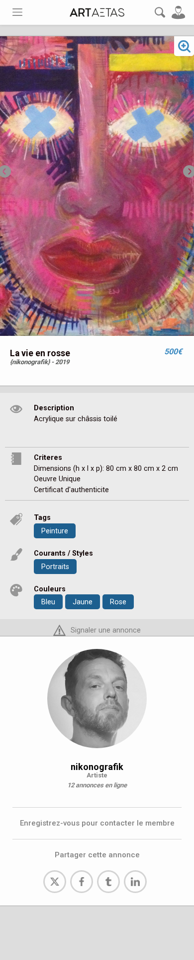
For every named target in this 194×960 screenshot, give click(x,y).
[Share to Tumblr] (108, 881)
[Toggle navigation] (17, 12)
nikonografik (97, 766)
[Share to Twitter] (54, 881)
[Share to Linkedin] (135, 881)
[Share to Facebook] (81, 881)
